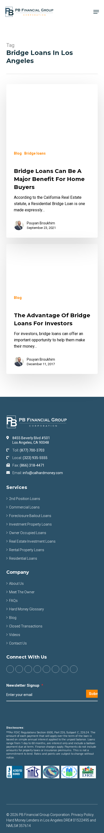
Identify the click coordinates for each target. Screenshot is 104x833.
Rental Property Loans (26, 550)
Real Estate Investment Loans (32, 541)
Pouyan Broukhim (41, 223)
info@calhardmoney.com (43, 473)
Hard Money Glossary (26, 609)
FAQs (13, 601)
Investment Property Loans (30, 524)
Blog (18, 153)
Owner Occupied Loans (27, 533)
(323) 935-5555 (35, 458)
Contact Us (18, 643)
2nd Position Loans (24, 499)
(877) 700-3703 (32, 450)
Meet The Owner (22, 592)
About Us (16, 584)
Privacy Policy (82, 815)
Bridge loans (35, 153)
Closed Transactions (25, 626)
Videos (14, 635)
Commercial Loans (24, 507)
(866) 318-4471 (32, 465)
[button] (96, 11)
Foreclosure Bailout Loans (30, 516)
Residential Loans (23, 558)
